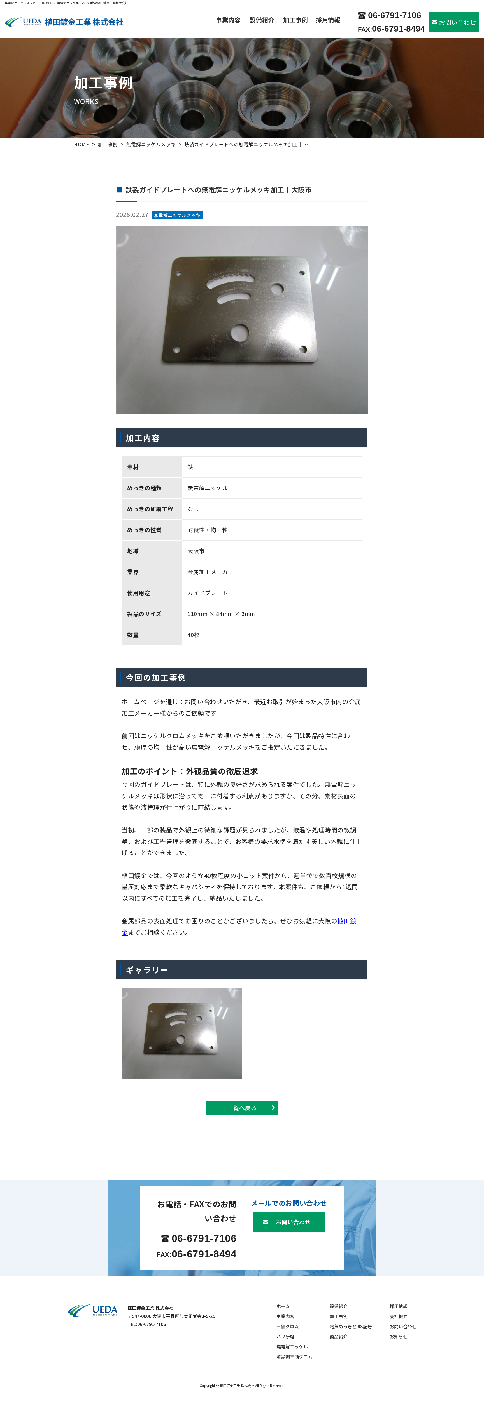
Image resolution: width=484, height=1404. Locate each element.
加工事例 (295, 20)
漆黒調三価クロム (294, 1356)
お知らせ (399, 1336)
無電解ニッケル (292, 1346)
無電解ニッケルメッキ (151, 144)
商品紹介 (339, 1336)
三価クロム (287, 1326)
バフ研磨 (285, 1336)
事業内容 (228, 20)
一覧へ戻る (241, 1108)
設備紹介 (262, 20)
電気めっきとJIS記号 (351, 1326)
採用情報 (328, 20)
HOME (81, 144)
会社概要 (399, 1316)
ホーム (283, 1306)
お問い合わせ (457, 22)
